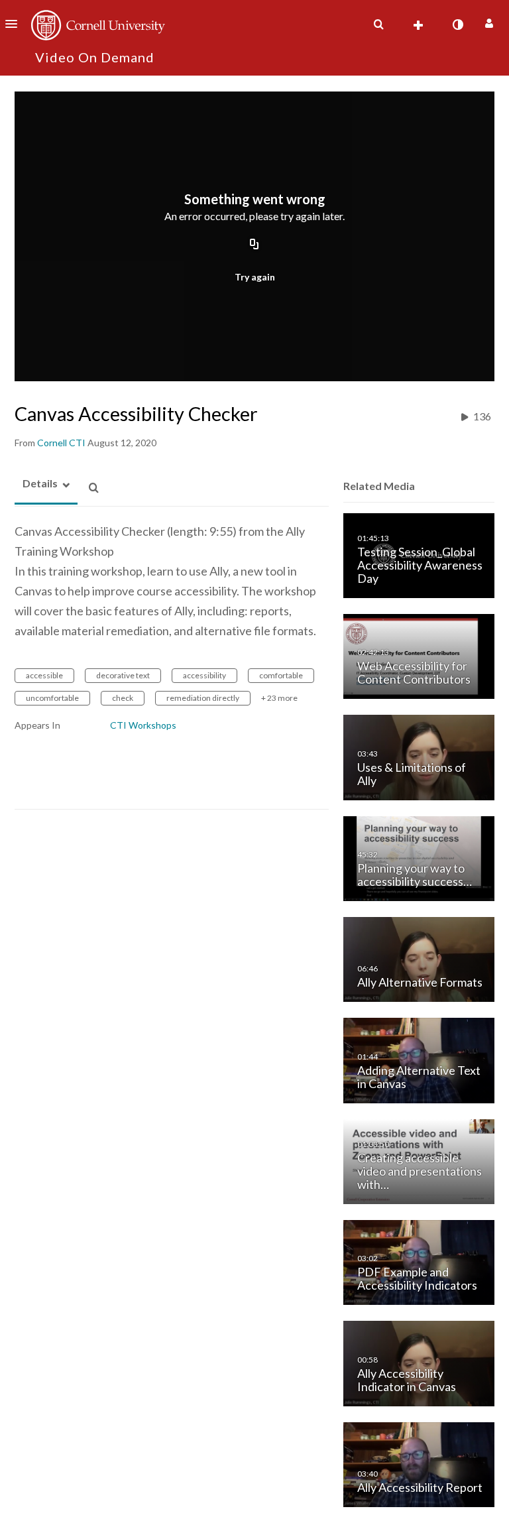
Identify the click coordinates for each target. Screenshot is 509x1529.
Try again (255, 276)
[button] (15, 24)
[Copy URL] (254, 244)
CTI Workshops (143, 725)
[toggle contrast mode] (457, 24)
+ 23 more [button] (279, 698)
